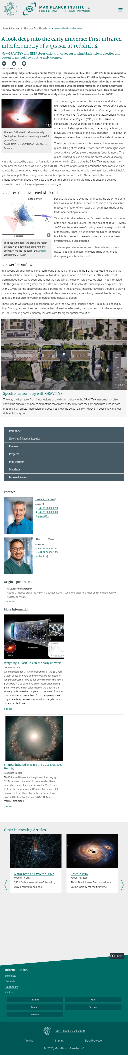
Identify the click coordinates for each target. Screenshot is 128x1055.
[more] (42, 250)
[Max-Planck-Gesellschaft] (49, 1031)
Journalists (11, 986)
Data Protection (94, 1040)
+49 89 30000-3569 (48, 552)
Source (10, 601)
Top (119, 956)
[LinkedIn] (4, 63)
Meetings (14, 469)
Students (10, 981)
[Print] (24, 63)
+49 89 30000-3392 (48, 548)
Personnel (15, 431)
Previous (5, 885)
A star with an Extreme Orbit (34, 874)
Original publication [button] (18, 582)
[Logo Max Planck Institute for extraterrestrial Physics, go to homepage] (58, 8)
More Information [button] (16, 609)
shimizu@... (44, 556)
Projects (14, 454)
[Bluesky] (14, 63)
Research (14, 446)
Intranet (35, 999)
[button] (48, 125)
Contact (35, 1007)
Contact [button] (9, 492)
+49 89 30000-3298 (48, 508)
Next (122, 885)
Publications (16, 461)
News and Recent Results (24, 438)
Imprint (59, 1040)
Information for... (17, 970)
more (9, 708)
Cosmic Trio (79, 874)
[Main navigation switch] (120, 9)
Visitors (9, 992)
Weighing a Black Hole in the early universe (32, 663)
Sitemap (93, 1007)
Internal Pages (18, 477)
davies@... (43, 516)
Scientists (10, 975)
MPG (93, 999)
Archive (35, 1014)
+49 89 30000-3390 (48, 512)
